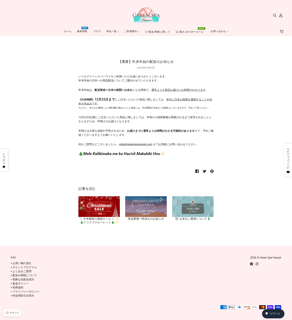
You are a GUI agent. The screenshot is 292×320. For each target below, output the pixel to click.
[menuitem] (67, 31)
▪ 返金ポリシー (20, 283)
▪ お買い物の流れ (21, 263)
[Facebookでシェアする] (197, 171)
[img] (275, 15)
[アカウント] (281, 15)
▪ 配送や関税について (24, 275)
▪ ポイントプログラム (24, 267)
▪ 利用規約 (17, 287)
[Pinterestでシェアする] (212, 171)
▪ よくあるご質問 (21, 271)
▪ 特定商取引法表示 (22, 295)
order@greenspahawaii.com (135, 144)
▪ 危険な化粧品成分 (22, 279)
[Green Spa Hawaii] (146, 15)
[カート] (282, 31)
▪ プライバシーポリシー (25, 291)
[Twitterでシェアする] (204, 171)
